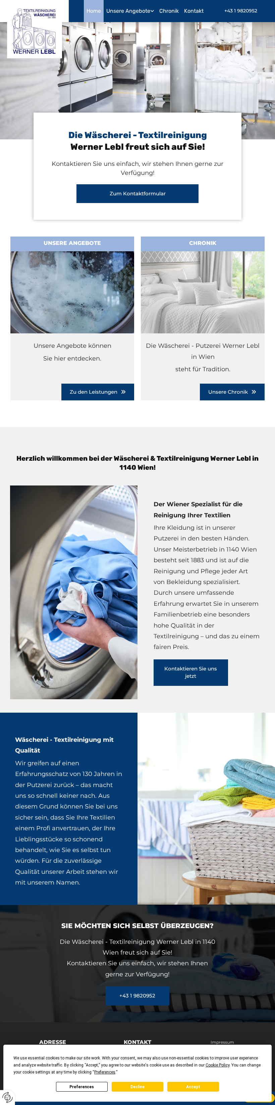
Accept (193, 1087)
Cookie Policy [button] (217, 1065)
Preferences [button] (104, 1072)
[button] (240, 11)
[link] (130, 11)
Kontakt (194, 11)
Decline (137, 1087)
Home (94, 11)
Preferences (81, 1087)
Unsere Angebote (128, 11)
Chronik (169, 11)
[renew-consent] (7, 1097)
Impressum (222, 1042)
